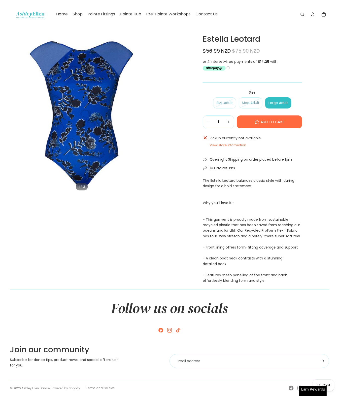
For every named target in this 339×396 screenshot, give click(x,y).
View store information (228, 145)
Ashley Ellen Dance (36, 388)
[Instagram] (169, 330)
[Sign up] (322, 361)
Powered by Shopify (65, 388)
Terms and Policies (100, 388)
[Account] (312, 14)
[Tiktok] (178, 330)
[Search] (302, 14)
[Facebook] (161, 330)
